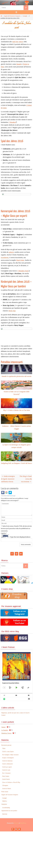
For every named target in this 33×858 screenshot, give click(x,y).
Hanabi (18, 64)
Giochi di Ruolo (6, 788)
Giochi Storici (6, 779)
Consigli (25, 16)
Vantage (3, 727)
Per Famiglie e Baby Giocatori (10, 754)
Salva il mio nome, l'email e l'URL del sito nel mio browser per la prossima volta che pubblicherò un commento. (16, 528)
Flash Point (20, 260)
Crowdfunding (6, 807)
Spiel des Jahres (17, 42)
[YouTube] (21, 554)
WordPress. (23, 823)
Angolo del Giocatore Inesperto (12, 16)
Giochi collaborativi (7, 764)
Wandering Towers (6, 733)
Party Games (5, 776)
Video (3, 748)
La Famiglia (4, 730)
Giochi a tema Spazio (8, 751)
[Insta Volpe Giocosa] (16, 554)
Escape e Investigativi (8, 757)
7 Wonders (12, 122)
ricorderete (4, 257)
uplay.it (11, 252)
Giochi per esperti (7, 767)
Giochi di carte (6, 770)
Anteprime (4, 804)
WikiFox (4, 801)
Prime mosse (4, 791)
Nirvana (16, 823)
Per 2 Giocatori (6, 773)
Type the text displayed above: (20, 537)
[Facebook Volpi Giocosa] (12, 554)
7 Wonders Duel (23, 271)
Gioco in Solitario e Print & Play (11, 782)
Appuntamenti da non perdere (9, 810)
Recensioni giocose (6, 745)
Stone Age (12, 311)
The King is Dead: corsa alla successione (26, 478)
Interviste (4, 814)
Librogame (5, 785)
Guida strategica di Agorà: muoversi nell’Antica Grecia (8, 478)
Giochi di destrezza (7, 761)
